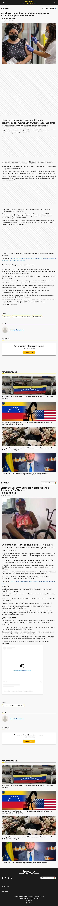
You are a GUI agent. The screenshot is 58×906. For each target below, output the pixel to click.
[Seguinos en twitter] (2, 878)
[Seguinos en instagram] (8, 878)
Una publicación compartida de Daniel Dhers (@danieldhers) (18, 691)
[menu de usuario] (54, 2)
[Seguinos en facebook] (11, 878)
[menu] (3, 2)
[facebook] (7, 18)
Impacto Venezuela (16, 330)
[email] (13, 18)
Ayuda (37, 898)
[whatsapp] (4, 18)
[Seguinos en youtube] (5, 878)
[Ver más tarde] (2, 18)
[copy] (15, 18)
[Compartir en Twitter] (10, 18)
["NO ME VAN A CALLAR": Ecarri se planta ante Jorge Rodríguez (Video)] (29, 462)
